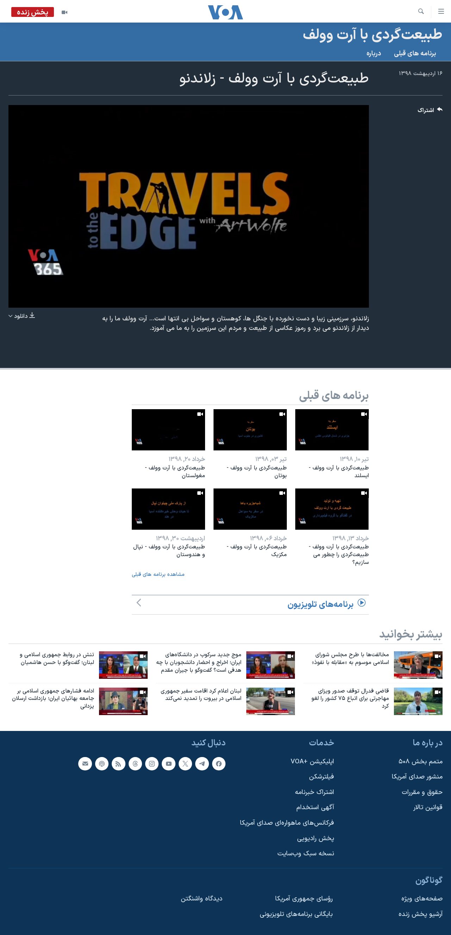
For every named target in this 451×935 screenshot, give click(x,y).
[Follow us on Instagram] (152, 763)
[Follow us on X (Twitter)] (185, 763)
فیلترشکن (321, 777)
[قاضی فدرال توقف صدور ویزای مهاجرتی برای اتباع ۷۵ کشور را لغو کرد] (418, 701)
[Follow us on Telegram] (202, 763)
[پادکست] (102, 763)
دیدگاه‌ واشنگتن (201, 899)
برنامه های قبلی (415, 54)
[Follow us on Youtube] (168, 763)
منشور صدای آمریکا (417, 777)
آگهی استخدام (315, 808)
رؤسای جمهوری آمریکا (304, 899)
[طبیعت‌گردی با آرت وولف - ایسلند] (332, 429)
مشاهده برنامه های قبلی (158, 574)
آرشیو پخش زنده (421, 914)
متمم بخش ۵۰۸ (421, 762)
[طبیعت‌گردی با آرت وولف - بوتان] (250, 429)
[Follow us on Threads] (135, 763)
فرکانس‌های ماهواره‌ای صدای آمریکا (287, 823)
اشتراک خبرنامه (314, 792)
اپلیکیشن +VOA (312, 762)
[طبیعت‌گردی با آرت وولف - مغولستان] (168, 429)
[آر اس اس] (118, 763)
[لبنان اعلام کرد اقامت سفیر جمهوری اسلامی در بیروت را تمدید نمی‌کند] (270, 701)
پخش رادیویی (315, 838)
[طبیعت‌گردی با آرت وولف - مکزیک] (250, 509)
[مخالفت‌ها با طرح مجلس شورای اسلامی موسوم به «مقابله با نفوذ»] (418, 665)
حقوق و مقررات (422, 792)
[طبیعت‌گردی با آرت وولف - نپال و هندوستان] (168, 509)
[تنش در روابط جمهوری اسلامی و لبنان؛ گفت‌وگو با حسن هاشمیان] (123, 665)
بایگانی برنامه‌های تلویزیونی (296, 914)
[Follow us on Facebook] (219, 763)
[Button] (430, 112)
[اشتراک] (85, 763)
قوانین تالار (428, 808)
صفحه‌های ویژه (422, 899)
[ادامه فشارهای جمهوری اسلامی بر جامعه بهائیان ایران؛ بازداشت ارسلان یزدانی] (123, 701)
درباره (373, 54)
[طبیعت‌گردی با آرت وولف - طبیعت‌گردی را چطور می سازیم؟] (332, 509)
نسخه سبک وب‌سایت (305, 854)
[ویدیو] (64, 12)
